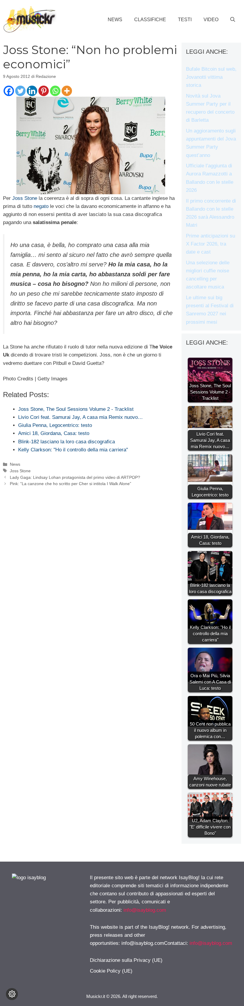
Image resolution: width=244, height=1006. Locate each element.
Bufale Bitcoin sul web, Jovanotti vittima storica (211, 77)
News (115, 19)
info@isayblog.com (144, 910)
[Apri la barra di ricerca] (232, 19)
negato (41, 206)
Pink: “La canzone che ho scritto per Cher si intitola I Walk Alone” (70, 483)
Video (211, 19)
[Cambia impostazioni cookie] (12, 994)
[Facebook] (9, 91)
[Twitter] (20, 91)
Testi (185, 19)
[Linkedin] (32, 91)
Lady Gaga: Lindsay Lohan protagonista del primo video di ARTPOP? (75, 477)
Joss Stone (24, 198)
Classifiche (150, 19)
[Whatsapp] (55, 91)
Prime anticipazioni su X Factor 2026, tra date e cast (210, 244)
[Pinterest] (43, 91)
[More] (67, 91)
